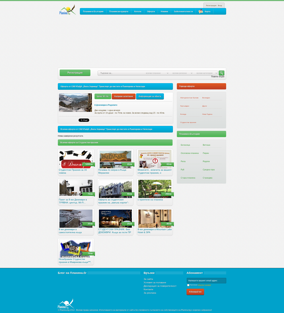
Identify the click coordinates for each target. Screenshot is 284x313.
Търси (221, 73)
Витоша (206, 145)
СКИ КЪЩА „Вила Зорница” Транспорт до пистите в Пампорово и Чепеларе (108, 86)
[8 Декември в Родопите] (75, 102)
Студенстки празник (188, 122)
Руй (182, 170)
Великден (206, 98)
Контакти (148, 289)
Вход (220, 5)
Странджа (207, 178)
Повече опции (217, 77)
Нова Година (207, 114)
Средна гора (209, 170)
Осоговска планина (190, 153)
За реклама (150, 292)
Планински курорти (118, 11)
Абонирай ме (195, 292)
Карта (207, 11)
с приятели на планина (150, 199)
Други (204, 106)
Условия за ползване (155, 282)
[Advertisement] (142, 41)
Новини (164, 11)
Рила (183, 161)
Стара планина (188, 178)
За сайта (148, 279)
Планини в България (93, 11)
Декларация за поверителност (160, 286)
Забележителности (183, 11)
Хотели (137, 11)
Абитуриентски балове (189, 98)
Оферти (151, 11)
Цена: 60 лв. (103, 96)
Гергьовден (184, 106)
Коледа (183, 114)
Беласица (185, 145)
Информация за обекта (150, 96)
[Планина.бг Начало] (67, 9)
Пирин (206, 153)
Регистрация (211, 5)
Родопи (206, 161)
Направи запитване (123, 96)
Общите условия (204, 285)
